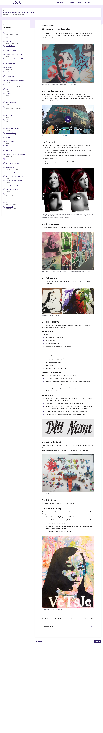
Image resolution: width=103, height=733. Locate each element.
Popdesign (8, 137)
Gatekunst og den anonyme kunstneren (15, 154)
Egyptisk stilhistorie (10, 37)
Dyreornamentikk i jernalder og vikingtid (15, 54)
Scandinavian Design (11, 132)
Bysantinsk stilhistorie (11, 50)
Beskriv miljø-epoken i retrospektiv (14, 180)
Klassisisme (8, 93)
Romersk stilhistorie (10, 45)
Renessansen (9, 67)
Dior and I (8, 202)
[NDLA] (16, 2)
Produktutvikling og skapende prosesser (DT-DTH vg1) (19, 12)
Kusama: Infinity (9, 206)
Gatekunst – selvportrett (12, 159)
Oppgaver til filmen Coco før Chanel (14, 198)
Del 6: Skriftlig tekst (51, 442)
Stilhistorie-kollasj (10, 167)
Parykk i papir (9, 89)
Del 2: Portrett (49, 142)
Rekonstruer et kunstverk (12, 189)
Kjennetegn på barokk (11, 76)
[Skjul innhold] (26, 24)
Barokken (8, 72)
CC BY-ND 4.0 (67, 135)
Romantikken (9, 98)
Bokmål (61, 2)
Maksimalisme (9, 150)
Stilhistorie (5, 14)
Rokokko (8, 85)
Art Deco (8, 124)
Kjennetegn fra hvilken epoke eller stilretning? (17, 185)
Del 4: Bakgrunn (50, 277)
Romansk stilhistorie (10, 63)
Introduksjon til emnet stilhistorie (13, 32)
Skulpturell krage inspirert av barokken (15, 80)
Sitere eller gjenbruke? (50, 626)
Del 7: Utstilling (49, 500)
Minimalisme (9, 146)
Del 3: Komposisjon (51, 224)
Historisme (8, 106)
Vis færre (15, 212)
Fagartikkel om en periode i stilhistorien (15, 172)
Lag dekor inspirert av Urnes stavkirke (15, 59)
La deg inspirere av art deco (12, 128)
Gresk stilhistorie (10, 41)
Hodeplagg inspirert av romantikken (14, 102)
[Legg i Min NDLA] (92, 25)
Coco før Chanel (10, 193)
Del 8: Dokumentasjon (52, 508)
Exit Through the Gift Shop (12, 163)
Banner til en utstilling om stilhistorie (14, 176)
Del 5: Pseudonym (50, 321)
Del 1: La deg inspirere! (53, 91)
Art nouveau (9, 111)
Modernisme (9, 115)
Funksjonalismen (10, 119)
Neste (96, 641)
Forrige (40, 641)
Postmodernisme (10, 141)
